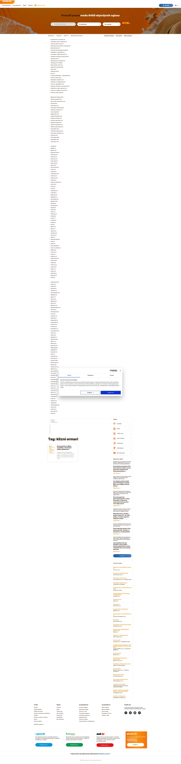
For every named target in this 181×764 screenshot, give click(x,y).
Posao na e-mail (83, 711)
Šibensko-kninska (55, 122)
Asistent (53, 288)
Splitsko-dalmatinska (56, 126)
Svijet (58, 709)
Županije (58, 35)
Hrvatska (59, 707)
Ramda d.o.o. (117, 654)
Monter (52, 343)
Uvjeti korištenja (38, 709)
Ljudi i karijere (60, 713)
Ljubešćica (53, 190)
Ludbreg (53, 192)
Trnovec (53, 252)
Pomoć (35, 719)
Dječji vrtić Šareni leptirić (121, 664)
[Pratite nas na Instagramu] (135, 713)
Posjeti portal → (44, 744)
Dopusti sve (111, 392)
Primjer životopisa (83, 719)
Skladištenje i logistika (56, 79)
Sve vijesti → (122, 555)
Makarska (53, 194)
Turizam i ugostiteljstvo (56, 84)
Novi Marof (53, 205)
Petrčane (53, 214)
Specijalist (53, 381)
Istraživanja (59, 715)
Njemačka (53, 201)
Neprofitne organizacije (56, 67)
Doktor (52, 303)
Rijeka (52, 226)
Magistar (53, 337)
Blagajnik (53, 294)
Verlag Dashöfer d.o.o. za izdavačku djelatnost (122, 647)
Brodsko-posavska (55, 99)
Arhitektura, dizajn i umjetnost (58, 41)
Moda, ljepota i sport (56, 65)
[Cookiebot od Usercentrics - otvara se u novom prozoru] (111, 371)
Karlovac (53, 175)
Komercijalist (54, 322)
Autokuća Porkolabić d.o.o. (122, 615)
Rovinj (52, 228)
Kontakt (36, 707)
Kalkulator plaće (40, 5)
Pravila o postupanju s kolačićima (42, 713)
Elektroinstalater (55, 307)
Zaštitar (53, 409)
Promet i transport (55, 77)
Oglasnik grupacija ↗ (39, 724)
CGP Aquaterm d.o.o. (120, 680)
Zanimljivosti (59, 717)
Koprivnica (53, 178)
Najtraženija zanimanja (76, 35)
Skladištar (53, 375)
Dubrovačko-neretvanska (57, 101)
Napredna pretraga (109, 35)
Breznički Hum (54, 152)
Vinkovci (53, 260)
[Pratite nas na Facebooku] (126, 713)
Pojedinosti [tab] (90, 375)
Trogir (52, 254)
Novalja (52, 203)
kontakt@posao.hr (132, 739)
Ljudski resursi (54, 58)
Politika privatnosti (38, 711)
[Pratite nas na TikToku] (140, 713)
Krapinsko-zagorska (56, 109)
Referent (53, 369)
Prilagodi (89, 392)
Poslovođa (53, 358)
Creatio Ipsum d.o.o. (120, 574)
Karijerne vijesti (105, 715)
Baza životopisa (105, 709)
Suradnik (53, 390)
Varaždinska (54, 128)
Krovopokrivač (54, 330)
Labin (52, 188)
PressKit (36, 715)
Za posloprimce (6, 5)
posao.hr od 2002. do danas (41, 717)
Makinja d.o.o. (120, 609)
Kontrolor (53, 326)
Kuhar (52, 332)
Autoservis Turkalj (122, 589)
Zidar (52, 413)
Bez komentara (60, 719)
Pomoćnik (53, 356)
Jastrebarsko (54, 173)
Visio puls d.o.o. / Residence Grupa (121, 641)
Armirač (53, 286)
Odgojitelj (53, 349)
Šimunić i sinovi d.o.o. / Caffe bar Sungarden (121, 670)
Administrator (54, 282)
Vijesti (24, 5)
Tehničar (53, 394)
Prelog (52, 222)
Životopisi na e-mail (106, 713)
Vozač (52, 407)
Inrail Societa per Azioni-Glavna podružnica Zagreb (120, 685)
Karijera (30, 5)
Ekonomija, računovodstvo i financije (59, 45)
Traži (125, 23)
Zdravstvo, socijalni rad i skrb (58, 90)
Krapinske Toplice (55, 182)
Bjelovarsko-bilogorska (56, 97)
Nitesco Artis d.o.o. (120, 659)
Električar (53, 305)
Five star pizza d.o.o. (118, 675)
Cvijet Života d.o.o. (122, 625)
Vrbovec (53, 264)
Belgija (52, 148)
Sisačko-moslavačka (56, 124)
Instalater (53, 316)
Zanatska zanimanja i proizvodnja (59, 86)
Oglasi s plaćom (128, 35)
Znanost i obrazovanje (56, 92)
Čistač (52, 299)
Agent (52, 284)
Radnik (52, 364)
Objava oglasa (105, 707)
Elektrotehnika (54, 48)
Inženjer (53, 318)
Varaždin (53, 256)
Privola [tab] (69, 375)
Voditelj (52, 402)
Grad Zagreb (54, 137)
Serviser (53, 373)
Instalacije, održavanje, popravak (59, 56)
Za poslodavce (17, 5)
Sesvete (53, 235)
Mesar (52, 341)
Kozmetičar (53, 328)
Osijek (52, 209)
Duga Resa (53, 161)
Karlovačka (53, 105)
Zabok (52, 269)
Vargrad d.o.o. (121, 595)
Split (52, 243)
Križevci (53, 184)
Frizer (52, 313)
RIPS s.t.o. (121, 631)
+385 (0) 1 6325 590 (132, 740)
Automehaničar (54, 292)
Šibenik (52, 250)
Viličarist (53, 400)
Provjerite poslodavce (84, 713)
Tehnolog (53, 396)
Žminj (52, 277)
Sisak (52, 237)
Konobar (53, 324)
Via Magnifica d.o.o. (120, 691)
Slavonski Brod (54, 239)
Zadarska (53, 135)
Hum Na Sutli (54, 167)
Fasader (53, 309)
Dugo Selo (53, 163)
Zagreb (52, 273)
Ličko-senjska (54, 111)
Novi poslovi (119, 35)
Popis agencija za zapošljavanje (86, 721)
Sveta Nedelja (54, 245)
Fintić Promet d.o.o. (120, 636)
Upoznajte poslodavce (84, 715)
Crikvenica (53, 154)
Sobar (52, 377)
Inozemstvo (53, 141)
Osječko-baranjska (55, 116)
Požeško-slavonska (55, 118)
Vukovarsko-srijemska (56, 133)
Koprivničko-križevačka (56, 107)
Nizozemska (54, 199)
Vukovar (53, 266)
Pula (52, 224)
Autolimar (53, 290)
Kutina (52, 186)
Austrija (52, 146)
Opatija (52, 207)
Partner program (38, 721)
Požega (52, 220)
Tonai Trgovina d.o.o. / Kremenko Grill (122, 578)
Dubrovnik (53, 158)
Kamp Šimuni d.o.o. (117, 620)
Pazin (52, 211)
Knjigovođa (53, 320)
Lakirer (52, 335)
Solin (52, 241)
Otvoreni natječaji (83, 707)
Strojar (52, 388)
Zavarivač (53, 411)
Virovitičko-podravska (56, 131)
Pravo (52, 73)
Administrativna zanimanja (57, 39)
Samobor (53, 233)
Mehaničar (53, 339)
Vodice (52, 262)
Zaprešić (53, 275)
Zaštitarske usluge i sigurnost (58, 88)
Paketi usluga (105, 711)
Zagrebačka (54, 139)
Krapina (53, 180)
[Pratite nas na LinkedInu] (131, 713)
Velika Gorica (54, 258)
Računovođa (54, 362)
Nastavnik (53, 345)
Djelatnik (53, 301)
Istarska (53, 103)
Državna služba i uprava (56, 43)
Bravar (52, 296)
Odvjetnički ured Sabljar (120, 583)
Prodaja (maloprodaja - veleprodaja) (59, 75)
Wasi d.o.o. (117, 600)
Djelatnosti (50, 35)
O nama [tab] (112, 375)
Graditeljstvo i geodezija (56, 52)
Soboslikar (53, 379)
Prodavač (53, 360)
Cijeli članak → (116, 473)
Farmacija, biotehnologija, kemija (58, 50)
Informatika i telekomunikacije (58, 54)
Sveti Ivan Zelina (55, 247)
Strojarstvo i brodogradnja (57, 81)
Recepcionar (54, 366)
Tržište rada (59, 711)
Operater (53, 352)
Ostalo (52, 69)
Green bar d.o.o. (117, 605)
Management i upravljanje (57, 60)
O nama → (135, 744)
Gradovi (66, 35)
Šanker (52, 392)
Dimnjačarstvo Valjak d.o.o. (119, 696)
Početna (53, 420)
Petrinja (52, 216)
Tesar (52, 398)
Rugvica (53, 230)
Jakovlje (53, 171)
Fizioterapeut (54, 311)
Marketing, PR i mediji (56, 62)
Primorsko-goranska (55, 120)
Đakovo (52, 165)
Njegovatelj (53, 347)
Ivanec (52, 169)
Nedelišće (53, 197)
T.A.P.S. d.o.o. (122, 568)
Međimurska (54, 114)
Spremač (53, 383)
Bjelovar (53, 150)
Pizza (52, 354)
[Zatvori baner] (120, 370)
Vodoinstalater (54, 405)
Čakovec (53, 156)
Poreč (52, 218)
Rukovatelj (53, 371)
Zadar (52, 271)
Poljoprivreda (54, 71)
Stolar (52, 385)
